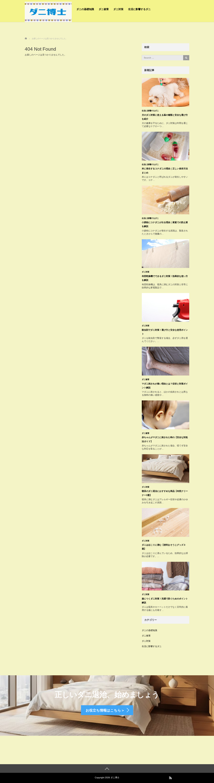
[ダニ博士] (48, 11)
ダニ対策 (118, 9)
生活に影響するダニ (139, 9)
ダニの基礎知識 (85, 9)
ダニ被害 (104, 9)
